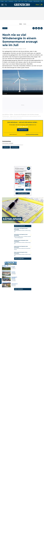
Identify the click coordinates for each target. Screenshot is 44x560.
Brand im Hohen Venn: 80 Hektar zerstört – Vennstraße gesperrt (22, 237)
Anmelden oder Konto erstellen (32, 134)
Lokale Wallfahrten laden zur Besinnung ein (22, 231)
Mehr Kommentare (19, 258)
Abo (37, 5)
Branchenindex (36, 1)
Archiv (6, 1)
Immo (16, 1)
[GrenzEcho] (22, 4)
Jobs (19, 1)
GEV (41, 1)
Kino (22, 1)
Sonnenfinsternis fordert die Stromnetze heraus (22, 249)
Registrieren (15, 147)
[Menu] (2, 4)
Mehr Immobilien (19, 289)
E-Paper (2, 1)
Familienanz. (11, 1)
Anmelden (6, 147)
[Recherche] (6, 4)
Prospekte (30, 1)
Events (26, 1)
